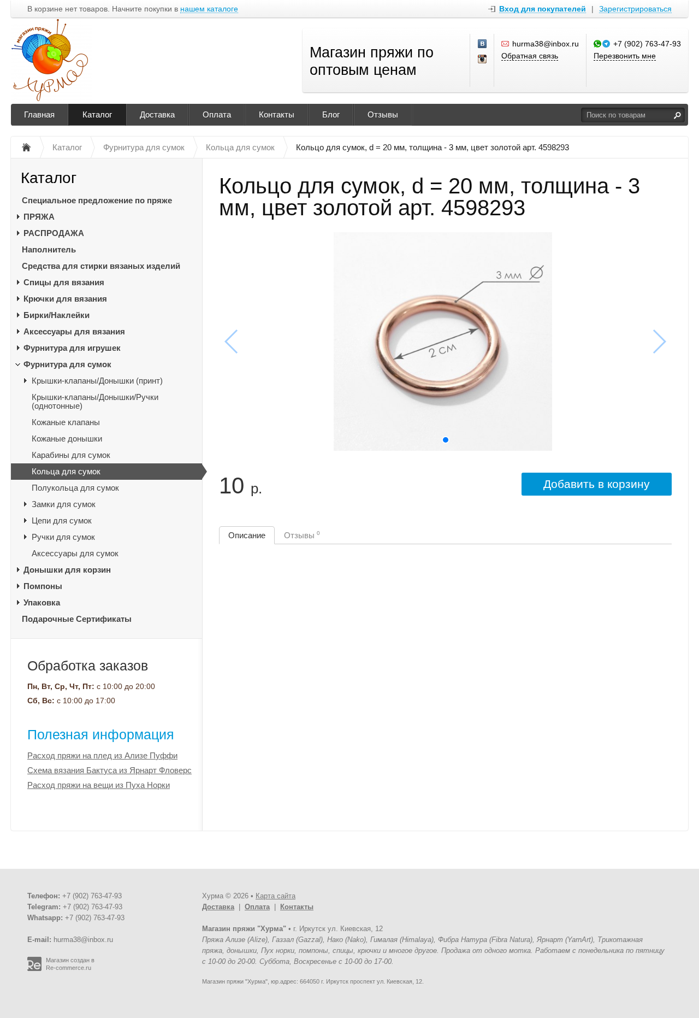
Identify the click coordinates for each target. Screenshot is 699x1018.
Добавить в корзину (596, 484)
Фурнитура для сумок (67, 364)
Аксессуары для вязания (74, 331)
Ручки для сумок (63, 537)
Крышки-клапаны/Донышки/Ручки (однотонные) (95, 401)
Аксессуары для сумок (75, 553)
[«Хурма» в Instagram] (483, 59)
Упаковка (41, 602)
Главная (39, 114)
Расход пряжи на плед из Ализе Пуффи (102, 755)
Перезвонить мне (625, 55)
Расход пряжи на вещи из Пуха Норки (98, 785)
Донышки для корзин (67, 569)
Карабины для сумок (71, 455)
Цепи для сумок (62, 520)
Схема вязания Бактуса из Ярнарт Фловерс (109, 770)
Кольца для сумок (66, 471)
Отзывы (383, 114)
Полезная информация (100, 734)
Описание (246, 535)
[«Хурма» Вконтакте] (483, 44)
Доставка (157, 114)
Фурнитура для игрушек (72, 347)
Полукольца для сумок (75, 487)
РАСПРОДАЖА (53, 233)
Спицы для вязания (63, 282)
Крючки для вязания (65, 298)
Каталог (97, 114)
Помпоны (42, 586)
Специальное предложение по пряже (97, 200)
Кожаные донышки (67, 438)
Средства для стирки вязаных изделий (101, 265)
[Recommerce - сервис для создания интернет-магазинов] (34, 969)
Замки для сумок (64, 504)
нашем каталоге (209, 9)
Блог (331, 114)
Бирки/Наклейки (56, 315)
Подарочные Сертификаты (77, 618)
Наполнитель (49, 249)
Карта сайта (275, 896)
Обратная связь (529, 55)
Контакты (276, 114)
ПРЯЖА (39, 216)
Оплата (217, 114)
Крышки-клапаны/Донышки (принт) (97, 380)
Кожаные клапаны (66, 422)
